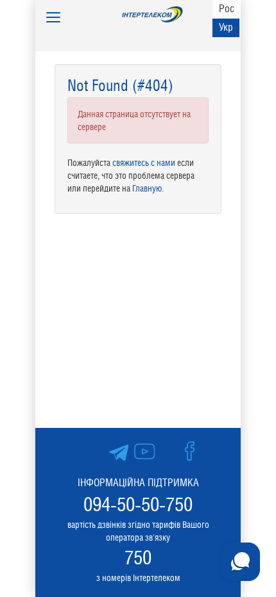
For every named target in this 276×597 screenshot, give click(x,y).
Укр (226, 27)
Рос (226, 9)
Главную (147, 188)
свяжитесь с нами (143, 163)
